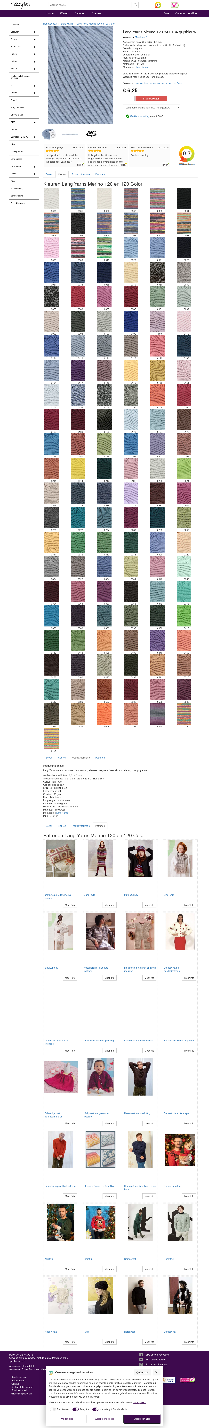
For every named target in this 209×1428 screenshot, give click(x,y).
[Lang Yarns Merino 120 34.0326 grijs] (77, 566)
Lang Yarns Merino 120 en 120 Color (95, 23)
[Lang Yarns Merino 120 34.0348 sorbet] (157, 566)
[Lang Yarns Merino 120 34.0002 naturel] (104, 198)
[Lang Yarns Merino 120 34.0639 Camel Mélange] (77, 714)
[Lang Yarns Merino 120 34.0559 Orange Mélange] (104, 689)
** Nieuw (15, 24)
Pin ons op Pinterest (156, 1364)
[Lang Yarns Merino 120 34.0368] (131, 591)
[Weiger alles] (157, 1372)
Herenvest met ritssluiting (137, 1113)
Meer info (70, 905)
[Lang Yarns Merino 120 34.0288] (157, 517)
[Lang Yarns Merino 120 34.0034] (77, 272)
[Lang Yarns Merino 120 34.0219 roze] (131, 468)
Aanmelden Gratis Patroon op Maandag (29, 1369)
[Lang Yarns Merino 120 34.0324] (51, 566)
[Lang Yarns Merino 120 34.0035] (104, 272)
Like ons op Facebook (157, 1354)
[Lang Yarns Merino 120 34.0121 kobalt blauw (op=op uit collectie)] (51, 346)
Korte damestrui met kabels (138, 1040)
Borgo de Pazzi (17, 107)
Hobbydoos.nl (50, 23)
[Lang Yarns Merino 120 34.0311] (51, 542)
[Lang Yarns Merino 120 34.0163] (77, 419)
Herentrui (169, 1258)
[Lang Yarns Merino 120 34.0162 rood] (51, 419)
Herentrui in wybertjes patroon (179, 1040)
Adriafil (14, 100)
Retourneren (17, 1380)
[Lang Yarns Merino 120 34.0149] (131, 370)
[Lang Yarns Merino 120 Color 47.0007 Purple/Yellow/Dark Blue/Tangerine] (157, 223)
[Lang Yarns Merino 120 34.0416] (184, 615)
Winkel (64, 13)
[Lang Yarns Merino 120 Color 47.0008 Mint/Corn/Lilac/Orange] (184, 223)
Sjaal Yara (169, 894)
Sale (166, 13)
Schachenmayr (17, 188)
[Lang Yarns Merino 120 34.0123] (77, 346)
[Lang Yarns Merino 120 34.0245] (131, 493)
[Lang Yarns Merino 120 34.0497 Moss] (104, 665)
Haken (14, 54)
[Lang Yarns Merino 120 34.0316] (77, 542)
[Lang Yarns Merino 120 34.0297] (184, 517)
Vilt (12, 85)
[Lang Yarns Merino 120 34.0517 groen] (51, 689)
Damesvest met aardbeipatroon (172, 969)
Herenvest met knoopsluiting (99, 1040)
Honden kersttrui (172, 1186)
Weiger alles (67, 1418)
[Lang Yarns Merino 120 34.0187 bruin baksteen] (77, 444)
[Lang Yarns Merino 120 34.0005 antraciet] (77, 223)
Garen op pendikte (186, 13)
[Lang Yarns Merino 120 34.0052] (184, 272)
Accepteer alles (142, 1418)
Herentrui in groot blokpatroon (60, 1186)
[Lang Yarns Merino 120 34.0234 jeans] (104, 493)
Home (50, 13)
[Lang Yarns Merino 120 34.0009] (51, 247)
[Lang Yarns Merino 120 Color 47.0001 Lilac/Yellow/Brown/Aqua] (77, 198)
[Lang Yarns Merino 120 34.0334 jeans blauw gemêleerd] (104, 566)
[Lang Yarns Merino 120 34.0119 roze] (184, 321)
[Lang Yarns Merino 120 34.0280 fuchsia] (131, 517)
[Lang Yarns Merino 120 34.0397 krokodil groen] (131, 615)
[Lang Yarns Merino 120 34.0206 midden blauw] (131, 444)
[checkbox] (59, 1409)
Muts (86, 1331)
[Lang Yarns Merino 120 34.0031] (51, 272)
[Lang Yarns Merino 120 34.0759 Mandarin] (131, 714)
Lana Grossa (16, 159)
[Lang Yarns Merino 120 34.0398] (157, 615)
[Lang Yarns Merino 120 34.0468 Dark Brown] (51, 665)
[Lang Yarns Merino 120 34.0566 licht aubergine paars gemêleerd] (184, 689)
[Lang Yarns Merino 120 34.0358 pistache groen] (184, 566)
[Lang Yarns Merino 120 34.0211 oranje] (51, 468)
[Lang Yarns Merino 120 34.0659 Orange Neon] (104, 714)
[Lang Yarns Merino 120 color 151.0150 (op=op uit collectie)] (184, 714)
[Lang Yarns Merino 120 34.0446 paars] (157, 640)
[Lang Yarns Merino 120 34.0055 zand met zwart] (51, 296)
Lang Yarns (16, 166)
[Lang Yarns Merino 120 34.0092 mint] (184, 296)
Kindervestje (51, 1331)
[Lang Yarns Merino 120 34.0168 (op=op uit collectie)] (104, 419)
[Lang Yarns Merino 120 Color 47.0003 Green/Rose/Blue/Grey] (157, 198)
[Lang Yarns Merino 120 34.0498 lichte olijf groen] (131, 665)
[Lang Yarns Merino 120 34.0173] (131, 419)
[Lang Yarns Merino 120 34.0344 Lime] (131, 566)
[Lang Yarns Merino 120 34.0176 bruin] (184, 419)
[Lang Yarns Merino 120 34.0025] (184, 247)
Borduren (15, 32)
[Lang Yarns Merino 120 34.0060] (77, 296)
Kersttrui (49, 1258)
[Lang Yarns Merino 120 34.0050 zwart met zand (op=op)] (157, 272)
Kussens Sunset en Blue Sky (99, 1186)
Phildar (14, 174)
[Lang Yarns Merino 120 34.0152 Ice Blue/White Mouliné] (51, 395)
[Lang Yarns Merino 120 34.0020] (131, 247)
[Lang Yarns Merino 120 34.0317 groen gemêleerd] (104, 542)
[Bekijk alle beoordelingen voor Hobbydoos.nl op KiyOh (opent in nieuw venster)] (160, 5)
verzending (139, 116)
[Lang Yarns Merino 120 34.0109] (157, 321)
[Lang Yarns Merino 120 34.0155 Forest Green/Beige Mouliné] (131, 395)
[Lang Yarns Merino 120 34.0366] (104, 591)
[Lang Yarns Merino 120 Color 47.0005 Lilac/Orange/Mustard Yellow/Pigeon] (104, 223)
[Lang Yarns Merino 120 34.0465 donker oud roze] (184, 493)
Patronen (80, 13)
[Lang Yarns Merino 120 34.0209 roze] (184, 444)
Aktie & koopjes (17, 203)
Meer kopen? (141, 37)
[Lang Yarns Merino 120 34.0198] (104, 444)
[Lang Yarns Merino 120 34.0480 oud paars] (77, 665)
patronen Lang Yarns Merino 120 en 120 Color (158, 83)
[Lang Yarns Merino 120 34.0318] (131, 542)
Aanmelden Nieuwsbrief (21, 1366)
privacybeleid (139, 1402)
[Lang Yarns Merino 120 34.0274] (104, 517)
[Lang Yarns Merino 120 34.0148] (104, 370)
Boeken (96, 13)
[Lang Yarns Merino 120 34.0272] (77, 517)
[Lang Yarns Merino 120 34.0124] (104, 346)
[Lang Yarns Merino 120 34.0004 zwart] (184, 198)
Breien (14, 39)
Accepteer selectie (104, 1418)
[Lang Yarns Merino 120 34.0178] (51, 444)
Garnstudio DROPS (19, 137)
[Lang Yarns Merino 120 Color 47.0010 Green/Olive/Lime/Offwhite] (104, 247)
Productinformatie (81, 174)
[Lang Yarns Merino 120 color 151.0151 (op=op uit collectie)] (51, 738)
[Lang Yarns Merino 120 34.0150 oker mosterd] (157, 370)
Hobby (14, 61)
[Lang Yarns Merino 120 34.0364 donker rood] (51, 591)
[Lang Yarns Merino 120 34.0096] (51, 321)
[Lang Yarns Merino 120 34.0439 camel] (131, 640)
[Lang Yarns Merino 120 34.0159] (157, 395)
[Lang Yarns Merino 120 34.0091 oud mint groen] (157, 296)
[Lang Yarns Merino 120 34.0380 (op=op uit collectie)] (77, 615)
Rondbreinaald (19, 1390)
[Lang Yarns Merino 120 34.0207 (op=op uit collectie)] (157, 444)
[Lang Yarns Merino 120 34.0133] (184, 346)
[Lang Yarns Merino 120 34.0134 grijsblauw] (51, 370)
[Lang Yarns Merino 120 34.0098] (77, 321)
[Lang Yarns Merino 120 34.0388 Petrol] (104, 615)
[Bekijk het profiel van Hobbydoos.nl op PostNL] (168, 1380)
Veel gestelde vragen (22, 1387)
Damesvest (130, 1258)
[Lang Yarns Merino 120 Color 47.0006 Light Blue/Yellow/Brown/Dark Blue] (131, 223)
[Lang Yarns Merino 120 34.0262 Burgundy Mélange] (157, 493)
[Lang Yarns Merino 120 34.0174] (157, 419)
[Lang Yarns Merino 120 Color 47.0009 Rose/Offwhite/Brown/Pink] (77, 247)
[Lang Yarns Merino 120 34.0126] (131, 346)
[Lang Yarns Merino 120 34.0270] (51, 517)
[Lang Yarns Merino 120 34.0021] (157, 247)
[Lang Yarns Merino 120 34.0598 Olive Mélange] (51, 714)
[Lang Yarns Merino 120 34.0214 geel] (77, 468)
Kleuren (62, 174)
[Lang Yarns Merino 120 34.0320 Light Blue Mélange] (157, 542)
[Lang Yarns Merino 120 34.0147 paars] (77, 370)
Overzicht (144, 1372)
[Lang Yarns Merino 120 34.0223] (157, 468)
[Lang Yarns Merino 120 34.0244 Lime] (184, 468)
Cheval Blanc (17, 115)
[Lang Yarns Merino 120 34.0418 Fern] (77, 640)
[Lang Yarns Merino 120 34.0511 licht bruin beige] (157, 665)
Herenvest (129, 1331)
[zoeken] (135, 5)
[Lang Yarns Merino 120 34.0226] (51, 493)
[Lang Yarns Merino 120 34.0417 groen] (51, 640)
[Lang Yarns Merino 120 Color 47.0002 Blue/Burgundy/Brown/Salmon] (131, 198)
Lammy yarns (17, 152)
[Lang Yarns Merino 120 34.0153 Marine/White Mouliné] (77, 395)
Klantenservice (19, 1377)
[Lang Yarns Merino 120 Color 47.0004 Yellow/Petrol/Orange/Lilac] (51, 223)
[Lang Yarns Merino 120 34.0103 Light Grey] (104, 321)
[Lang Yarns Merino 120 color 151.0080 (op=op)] (157, 714)
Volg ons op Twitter (156, 1359)
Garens (14, 93)
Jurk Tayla (89, 894)
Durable (14, 129)
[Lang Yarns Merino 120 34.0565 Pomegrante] (157, 689)
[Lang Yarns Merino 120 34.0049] (131, 272)
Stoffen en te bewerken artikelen (21, 77)
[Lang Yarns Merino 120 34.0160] (184, 395)
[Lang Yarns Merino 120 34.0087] (131, 296)
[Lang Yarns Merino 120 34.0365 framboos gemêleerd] (77, 591)
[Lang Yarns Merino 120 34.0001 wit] (51, 198)
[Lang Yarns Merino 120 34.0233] (77, 493)
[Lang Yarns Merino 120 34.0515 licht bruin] (184, 665)
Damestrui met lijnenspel (176, 1113)
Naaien (14, 69)
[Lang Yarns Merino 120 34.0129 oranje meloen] (157, 346)
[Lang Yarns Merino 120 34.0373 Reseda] (184, 591)
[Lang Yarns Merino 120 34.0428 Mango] (104, 640)
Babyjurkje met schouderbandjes (53, 1115)
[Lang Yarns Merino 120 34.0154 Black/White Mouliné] (104, 395)
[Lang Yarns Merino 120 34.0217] (104, 468)
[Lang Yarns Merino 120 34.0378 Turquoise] (51, 615)
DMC (13, 122)
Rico (13, 181)
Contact (15, 1383)
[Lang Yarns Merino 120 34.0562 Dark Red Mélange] (131, 689)
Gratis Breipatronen (21, 1393)
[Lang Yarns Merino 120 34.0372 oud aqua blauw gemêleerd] (157, 591)
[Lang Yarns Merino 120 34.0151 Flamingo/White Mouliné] (184, 370)
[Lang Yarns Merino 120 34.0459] (184, 640)
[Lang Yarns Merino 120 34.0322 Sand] (184, 542)
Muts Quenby (131, 894)
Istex (13, 144)
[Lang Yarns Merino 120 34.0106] (131, 321)
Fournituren (16, 46)
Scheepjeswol (17, 196)
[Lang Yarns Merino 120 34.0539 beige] (77, 689)
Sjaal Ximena (51, 967)
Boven (49, 174)
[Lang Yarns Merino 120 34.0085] (104, 296)
